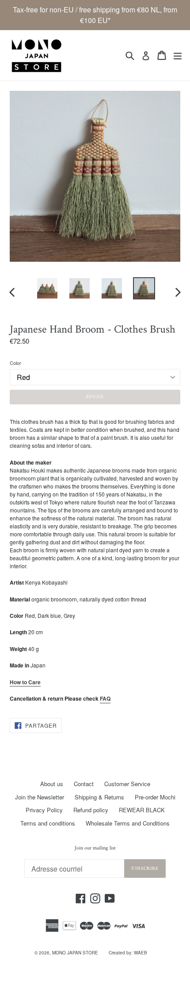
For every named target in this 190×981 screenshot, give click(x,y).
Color (15, 362)
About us (51, 783)
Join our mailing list (95, 848)
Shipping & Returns (99, 797)
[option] (47, 288)
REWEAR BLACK (142, 810)
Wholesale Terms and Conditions (128, 823)
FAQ (105, 698)
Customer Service (127, 783)
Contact (84, 783)
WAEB (140, 953)
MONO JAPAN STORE (75, 953)
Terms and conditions (47, 823)
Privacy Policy (44, 810)
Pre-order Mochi (155, 797)
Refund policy (90, 810)
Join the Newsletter (39, 797)
